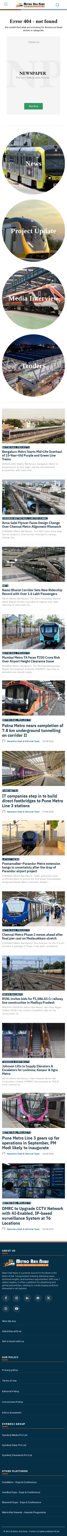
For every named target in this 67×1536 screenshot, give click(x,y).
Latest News (10, 859)
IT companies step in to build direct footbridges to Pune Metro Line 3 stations (32, 800)
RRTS (5, 586)
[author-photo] (4, 741)
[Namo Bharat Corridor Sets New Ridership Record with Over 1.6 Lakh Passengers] (33, 568)
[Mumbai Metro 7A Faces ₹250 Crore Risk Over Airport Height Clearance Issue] (33, 636)
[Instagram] (16, 1298)
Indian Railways (12, 994)
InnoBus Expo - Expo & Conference (21, 1492)
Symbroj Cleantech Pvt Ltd (17, 1455)
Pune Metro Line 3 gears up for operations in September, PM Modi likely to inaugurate (30, 1142)
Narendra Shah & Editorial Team (23, 741)
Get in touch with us (13, 1341)
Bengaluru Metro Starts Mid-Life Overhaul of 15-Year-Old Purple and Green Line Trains (32, 455)
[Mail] (38, 1298)
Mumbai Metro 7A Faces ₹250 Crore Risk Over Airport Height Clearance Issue (31, 659)
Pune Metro (10, 790)
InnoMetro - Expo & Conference (19, 1482)
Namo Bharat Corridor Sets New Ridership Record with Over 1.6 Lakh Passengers (32, 592)
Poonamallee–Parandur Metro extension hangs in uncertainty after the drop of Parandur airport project (31, 867)
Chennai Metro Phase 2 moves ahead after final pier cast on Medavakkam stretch (32, 936)
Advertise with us (11, 1331)
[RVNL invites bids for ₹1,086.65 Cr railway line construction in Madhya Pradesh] (33, 977)
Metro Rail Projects (16, 447)
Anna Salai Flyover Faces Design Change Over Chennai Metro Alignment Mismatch (32, 524)
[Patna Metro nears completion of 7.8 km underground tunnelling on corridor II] (33, 702)
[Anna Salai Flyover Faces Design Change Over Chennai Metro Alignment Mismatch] (33, 501)
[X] (48, 1298)
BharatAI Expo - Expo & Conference (21, 1502)
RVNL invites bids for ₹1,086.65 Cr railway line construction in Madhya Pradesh (32, 1000)
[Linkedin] (27, 1298)
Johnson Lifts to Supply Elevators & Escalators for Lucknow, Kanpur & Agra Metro (30, 1070)
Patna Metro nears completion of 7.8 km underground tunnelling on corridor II (32, 730)
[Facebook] (6, 1298)
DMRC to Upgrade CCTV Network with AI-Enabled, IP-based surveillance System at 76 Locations (32, 1215)
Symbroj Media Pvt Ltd (14, 1435)
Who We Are (9, 1321)
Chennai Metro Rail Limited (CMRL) (25, 518)
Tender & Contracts (16, 1062)
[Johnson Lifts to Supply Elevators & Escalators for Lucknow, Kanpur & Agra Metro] (33, 1045)
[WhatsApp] (6, 1308)
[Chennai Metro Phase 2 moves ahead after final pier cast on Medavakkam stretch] (33, 913)
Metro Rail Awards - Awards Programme (24, 1512)
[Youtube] (16, 1308)
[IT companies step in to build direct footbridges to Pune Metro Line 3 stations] (33, 772)
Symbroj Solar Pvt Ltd (14, 1445)
